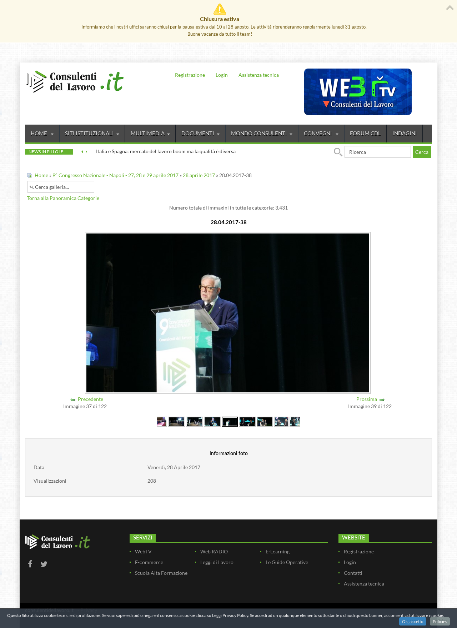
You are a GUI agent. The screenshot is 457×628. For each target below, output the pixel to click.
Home (39, 133)
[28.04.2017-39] (247, 421)
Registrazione (190, 75)
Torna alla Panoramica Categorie (63, 198)
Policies (440, 621)
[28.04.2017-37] (212, 421)
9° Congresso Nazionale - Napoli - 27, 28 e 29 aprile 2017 (115, 175)
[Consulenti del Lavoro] (75, 81)
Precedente (90, 399)
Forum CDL (365, 133)
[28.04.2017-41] (281, 421)
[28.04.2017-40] (265, 421)
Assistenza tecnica (258, 75)
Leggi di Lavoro (216, 562)
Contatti (353, 573)
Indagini (404, 133)
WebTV (143, 551)
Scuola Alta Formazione (161, 573)
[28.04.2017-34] (158, 421)
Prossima (366, 399)
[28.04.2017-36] (194, 421)
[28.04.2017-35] (176, 421)
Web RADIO (214, 551)
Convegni (318, 133)
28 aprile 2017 (199, 175)
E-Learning (278, 551)
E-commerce (149, 562)
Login (222, 75)
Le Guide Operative (287, 562)
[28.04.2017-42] (297, 421)
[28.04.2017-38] (230, 421)
